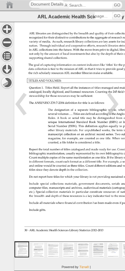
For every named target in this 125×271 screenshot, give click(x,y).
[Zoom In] (7, 29)
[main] (69, 146)
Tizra (84, 267)
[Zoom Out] (7, 42)
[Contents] (7, 56)
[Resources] (7, 69)
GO (117, 5)
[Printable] (7, 82)
